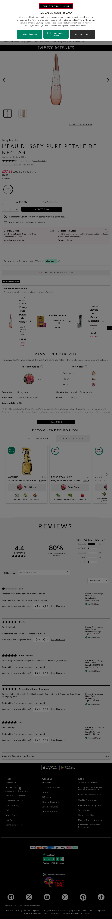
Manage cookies (82, 34)
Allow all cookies (29, 34)
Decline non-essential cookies (56, 34)
